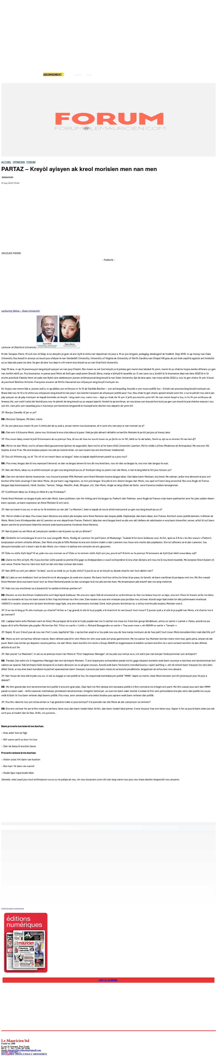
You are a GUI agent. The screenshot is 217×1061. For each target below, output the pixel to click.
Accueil (6, 162)
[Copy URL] (29, 193)
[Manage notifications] (8, 1052)
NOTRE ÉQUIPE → (11, 1052)
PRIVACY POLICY (23, 1054)
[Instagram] (11, 1034)
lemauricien (7, 177)
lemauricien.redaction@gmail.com (24, 1050)
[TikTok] (25, 1034)
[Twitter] (18, 193)
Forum (31, 162)
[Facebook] (6, 193)
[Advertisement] (108, 223)
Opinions (19, 162)
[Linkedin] (18, 1034)
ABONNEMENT (40, 1054)
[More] (41, 193)
